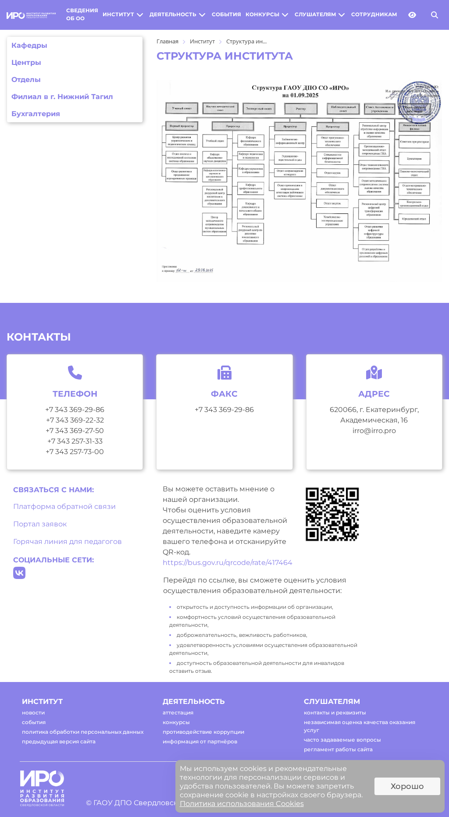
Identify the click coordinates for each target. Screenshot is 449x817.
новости (33, 712)
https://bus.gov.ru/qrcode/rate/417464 (227, 562)
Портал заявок (40, 524)
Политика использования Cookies (242, 803)
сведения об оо (82, 14)
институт (118, 14)
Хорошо (407, 786)
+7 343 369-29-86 (74, 409)
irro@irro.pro (374, 430)
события (226, 14)
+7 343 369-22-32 (75, 420)
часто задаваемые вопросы (342, 739)
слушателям (315, 14)
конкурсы (262, 14)
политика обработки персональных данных (82, 731)
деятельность (173, 14)
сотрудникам (374, 14)
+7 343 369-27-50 (75, 430)
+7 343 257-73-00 (75, 452)
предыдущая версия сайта (59, 741)
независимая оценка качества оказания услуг (359, 726)
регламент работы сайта (338, 749)
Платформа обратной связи (64, 506)
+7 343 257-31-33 (75, 441)
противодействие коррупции (203, 731)
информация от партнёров (200, 741)
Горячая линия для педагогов (67, 541)
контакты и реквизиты (335, 712)
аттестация (178, 712)
